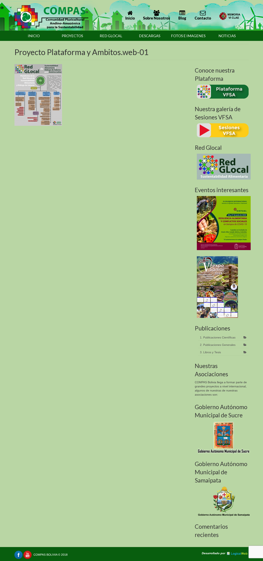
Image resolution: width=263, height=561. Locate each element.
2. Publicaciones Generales (217, 344)
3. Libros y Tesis (210, 352)
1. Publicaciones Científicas (217, 337)
